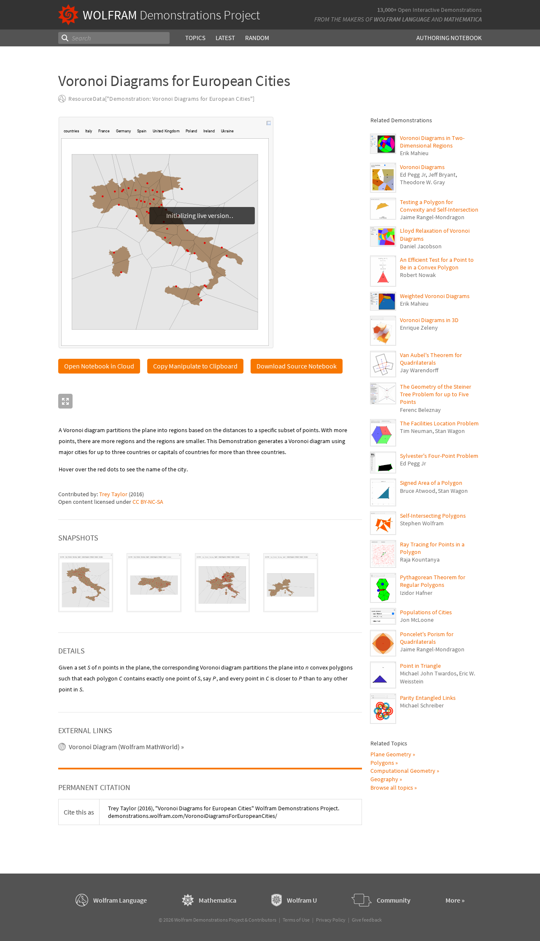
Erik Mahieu (414, 153)
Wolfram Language (402, 19)
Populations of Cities (426, 612)
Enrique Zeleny (419, 327)
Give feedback (367, 920)
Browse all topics (391, 787)
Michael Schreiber (422, 705)
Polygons (382, 762)
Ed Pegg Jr (413, 174)
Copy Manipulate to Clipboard (195, 366)
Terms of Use (296, 920)
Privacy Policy (331, 920)
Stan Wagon (450, 431)
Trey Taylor (113, 494)
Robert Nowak (418, 275)
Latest (225, 38)
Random (257, 38)
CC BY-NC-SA (147, 501)
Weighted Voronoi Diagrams (435, 296)
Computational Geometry (402, 770)
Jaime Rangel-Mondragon (432, 217)
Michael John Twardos (428, 673)
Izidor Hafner (416, 593)
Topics (195, 38)
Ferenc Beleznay (420, 410)
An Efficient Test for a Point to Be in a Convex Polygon (437, 263)
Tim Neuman (416, 431)
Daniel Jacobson (421, 246)
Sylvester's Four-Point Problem (439, 456)
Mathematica (463, 19)
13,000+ (387, 9)
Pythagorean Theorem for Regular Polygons (432, 581)
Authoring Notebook (449, 38)
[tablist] (210, 582)
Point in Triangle (420, 665)
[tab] (85, 582)
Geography (384, 779)
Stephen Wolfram (422, 523)
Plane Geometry (390, 754)
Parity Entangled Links (428, 698)
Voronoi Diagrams (422, 167)
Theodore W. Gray (422, 182)
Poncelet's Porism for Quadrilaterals (427, 637)
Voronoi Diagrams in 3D (429, 320)
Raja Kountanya (420, 559)
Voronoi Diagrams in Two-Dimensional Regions (432, 141)
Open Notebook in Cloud (99, 366)
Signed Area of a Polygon (431, 483)
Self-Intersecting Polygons (433, 515)
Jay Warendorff (419, 370)
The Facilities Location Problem (439, 423)
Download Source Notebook (296, 366)
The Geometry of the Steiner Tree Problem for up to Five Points (435, 394)
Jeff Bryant (442, 174)
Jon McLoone (417, 620)
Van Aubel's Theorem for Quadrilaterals (431, 358)
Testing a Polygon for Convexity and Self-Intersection (439, 205)
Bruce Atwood (417, 491)
